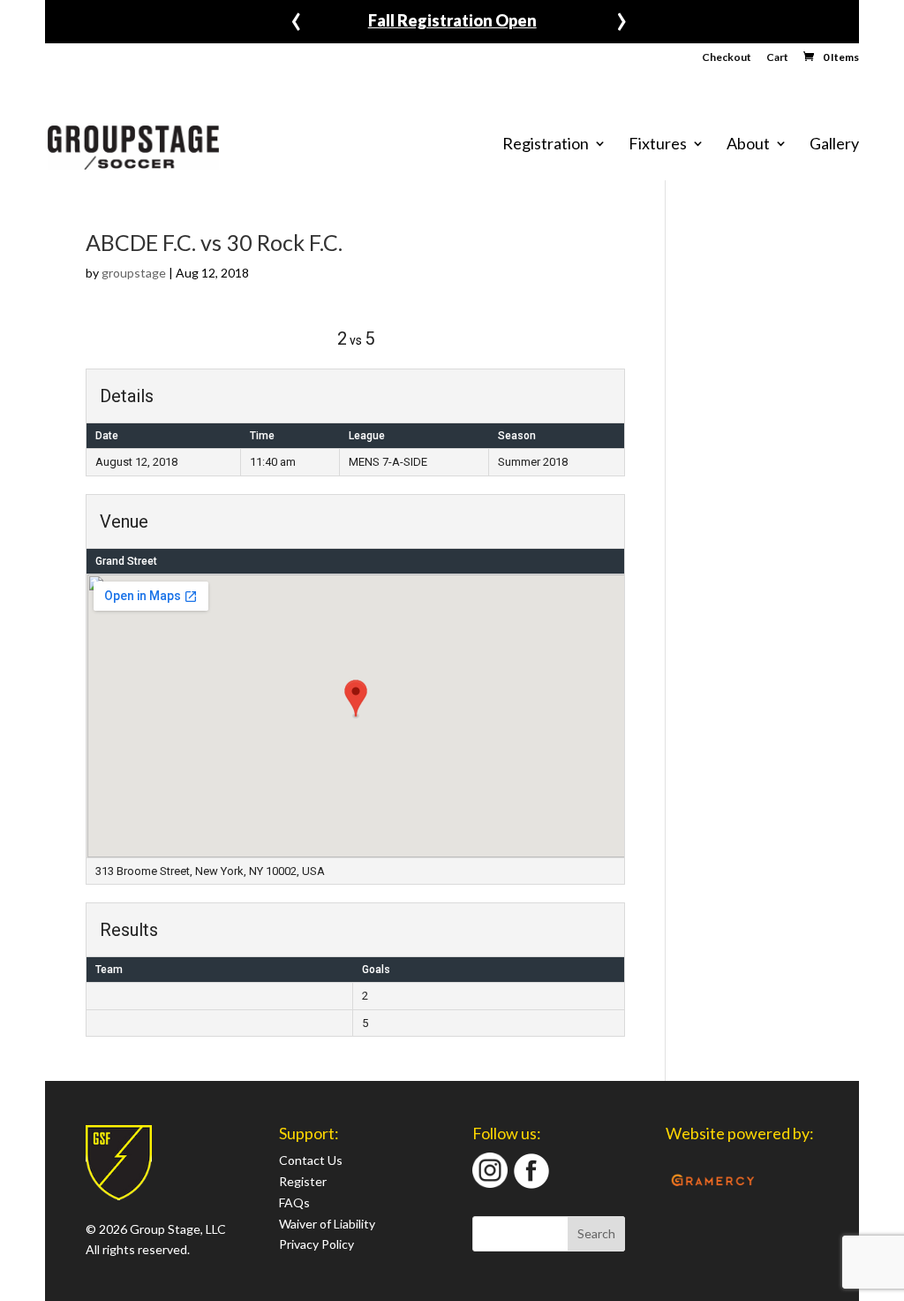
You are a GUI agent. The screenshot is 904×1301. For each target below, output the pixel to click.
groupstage (134, 272)
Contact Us (311, 1160)
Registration (545, 144)
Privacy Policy (316, 1244)
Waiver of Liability (327, 1223)
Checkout (726, 58)
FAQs (294, 1202)
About (748, 144)
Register (303, 1181)
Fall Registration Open (452, 20)
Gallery (834, 144)
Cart (777, 58)
